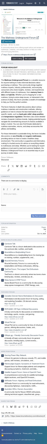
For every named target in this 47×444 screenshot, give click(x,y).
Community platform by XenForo (18, 440)
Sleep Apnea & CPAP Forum (15, 280)
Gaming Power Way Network (15, 355)
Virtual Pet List (10, 322)
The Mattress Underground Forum (19, 37)
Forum (5, 45)
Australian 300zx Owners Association (19, 389)
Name (3, 205)
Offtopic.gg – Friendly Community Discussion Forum (24, 335)
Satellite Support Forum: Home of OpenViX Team (23, 372)
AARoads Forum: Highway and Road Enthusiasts (23, 380)
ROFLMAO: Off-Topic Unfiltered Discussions (21, 309)
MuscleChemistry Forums (14, 260)
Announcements (7, 433)
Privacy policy (27, 433)
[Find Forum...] (44, 3)
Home (40, 433)
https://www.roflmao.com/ (13, 317)
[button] (36, 3)
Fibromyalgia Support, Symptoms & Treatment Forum (24, 363)
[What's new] (40, 3)
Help (35, 433)
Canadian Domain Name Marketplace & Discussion (24, 296)
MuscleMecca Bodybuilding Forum (17, 252)
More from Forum (8, 351)
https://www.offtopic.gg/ (12, 343)
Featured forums (8, 292)
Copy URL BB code (7, 413)
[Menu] (3, 3)
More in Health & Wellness (11, 240)
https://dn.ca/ (9, 303)
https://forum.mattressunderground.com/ (18, 54)
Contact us (17, 433)
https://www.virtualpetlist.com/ (15, 330)
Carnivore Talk (10, 243)
